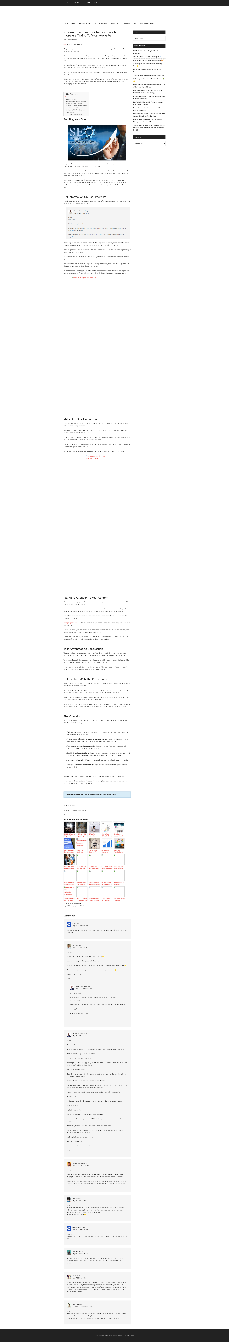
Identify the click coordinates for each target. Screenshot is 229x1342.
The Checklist (70, 112)
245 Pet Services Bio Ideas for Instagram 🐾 (147, 57)
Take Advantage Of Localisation (75, 108)
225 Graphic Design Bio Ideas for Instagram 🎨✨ (149, 60)
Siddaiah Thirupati (78, 1163)
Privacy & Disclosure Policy (126, 1335)
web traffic (82, 906)
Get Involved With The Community (76, 110)
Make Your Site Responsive (74, 103)
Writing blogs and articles (71, 623)
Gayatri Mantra (76, 1227)
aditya (74, 923)
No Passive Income (114, 13)
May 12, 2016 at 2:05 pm (80, 926)
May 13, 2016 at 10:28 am (80, 1036)
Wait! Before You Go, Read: (75, 114)
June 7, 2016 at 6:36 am (79, 1278)
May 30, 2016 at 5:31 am (80, 1254)
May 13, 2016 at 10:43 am (83, 989)
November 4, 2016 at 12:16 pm (82, 1307)
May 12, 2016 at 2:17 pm (80, 947)
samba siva (76, 1251)
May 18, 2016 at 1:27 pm (80, 1201)
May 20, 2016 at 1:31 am (80, 1230)
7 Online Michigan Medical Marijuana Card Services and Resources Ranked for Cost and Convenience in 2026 (149, 128)
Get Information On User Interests (76, 101)
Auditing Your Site (71, 99)
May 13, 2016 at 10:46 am (80, 1165)
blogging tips (74, 906)
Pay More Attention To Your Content (76, 106)
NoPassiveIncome (111, 1335)
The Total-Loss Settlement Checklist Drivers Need (149, 75)
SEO (65, 44)
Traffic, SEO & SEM (75, 904)
